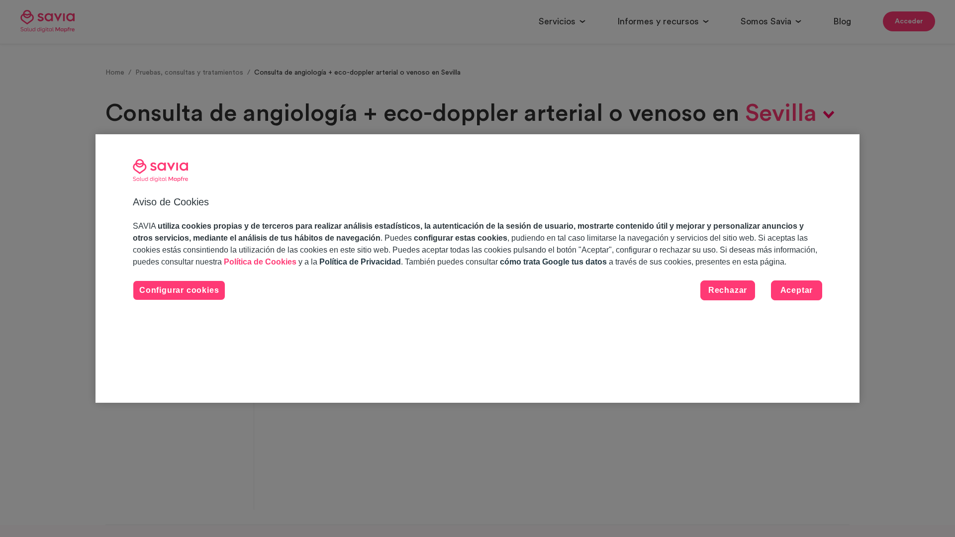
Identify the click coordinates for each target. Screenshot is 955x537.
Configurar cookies (179, 290)
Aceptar (796, 290)
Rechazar (727, 290)
